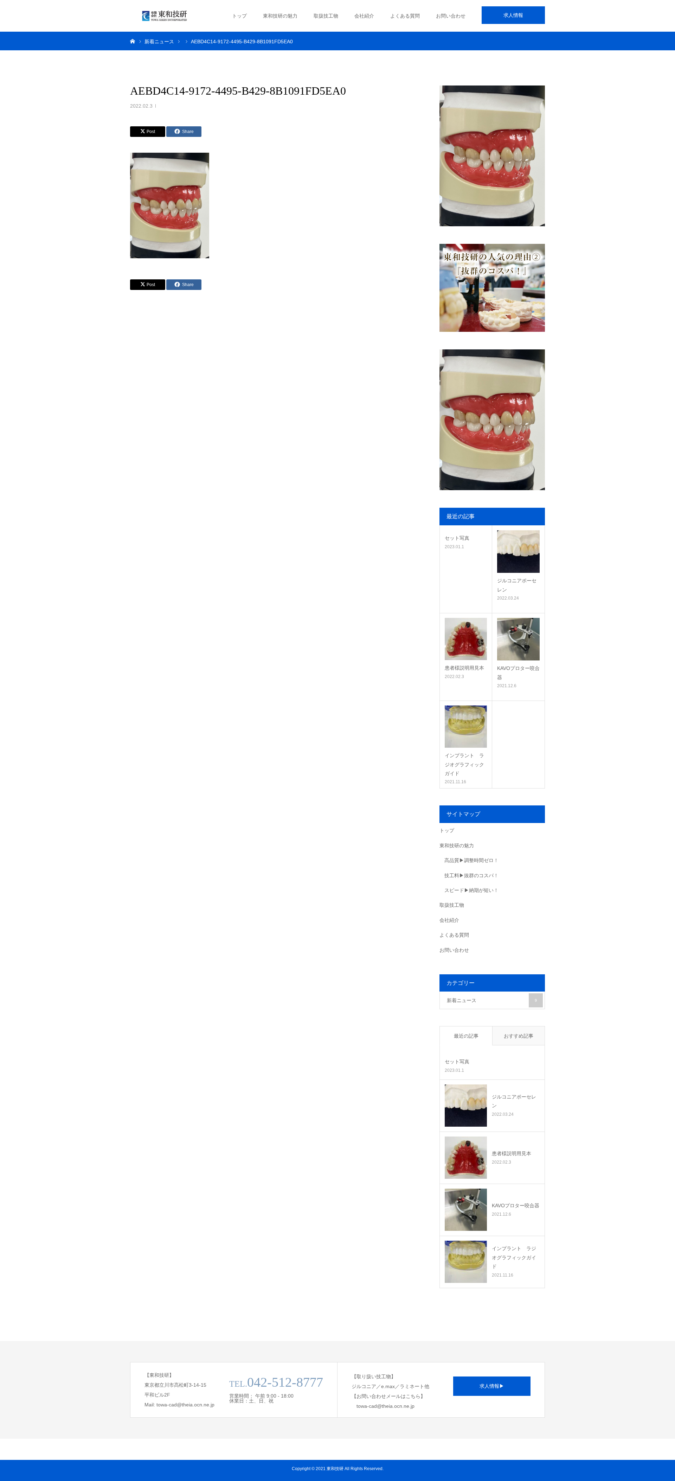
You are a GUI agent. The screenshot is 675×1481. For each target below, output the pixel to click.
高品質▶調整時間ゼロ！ (471, 860)
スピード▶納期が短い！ (471, 890)
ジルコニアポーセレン (516, 585)
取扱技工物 (326, 16)
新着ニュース (492, 1000)
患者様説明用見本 (464, 668)
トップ (239, 16)
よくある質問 (405, 16)
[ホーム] (132, 41)
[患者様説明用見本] (466, 639)
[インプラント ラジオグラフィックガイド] (466, 726)
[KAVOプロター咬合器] (518, 639)
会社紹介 (364, 16)
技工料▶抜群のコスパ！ (471, 875)
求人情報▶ (492, 1386)
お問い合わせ (450, 16)
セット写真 (457, 538)
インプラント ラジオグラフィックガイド (464, 764)
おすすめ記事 (518, 1036)
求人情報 (513, 15)
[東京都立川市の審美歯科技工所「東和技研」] (165, 16)
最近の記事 (466, 1036)
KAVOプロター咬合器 (518, 672)
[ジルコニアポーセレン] (518, 551)
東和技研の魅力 (280, 16)
